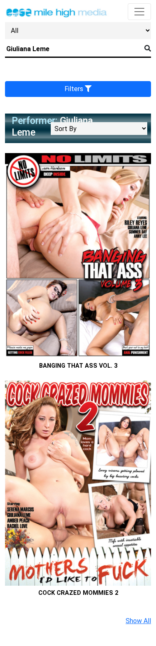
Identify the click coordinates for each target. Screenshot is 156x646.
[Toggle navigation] (139, 11)
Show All (138, 621)
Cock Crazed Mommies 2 (78, 592)
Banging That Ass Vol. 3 (78, 365)
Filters (74, 89)
